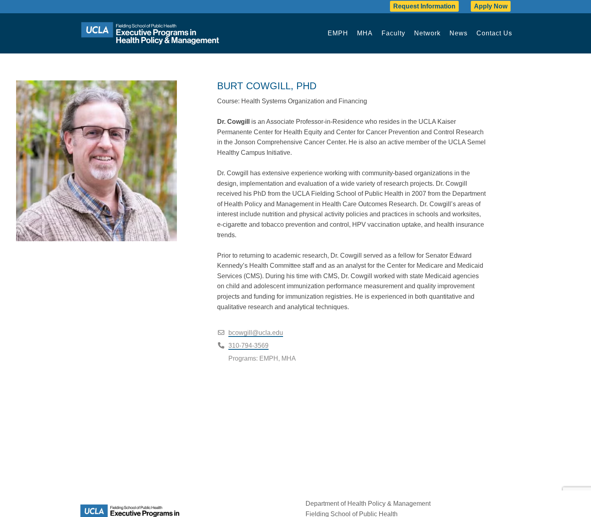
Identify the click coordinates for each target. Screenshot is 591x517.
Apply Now (490, 6)
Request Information (424, 6)
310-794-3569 (248, 345)
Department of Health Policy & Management (368, 503)
